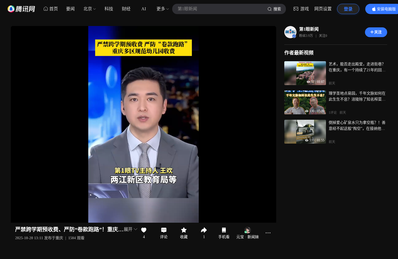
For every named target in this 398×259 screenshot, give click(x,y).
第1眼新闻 (309, 29)
